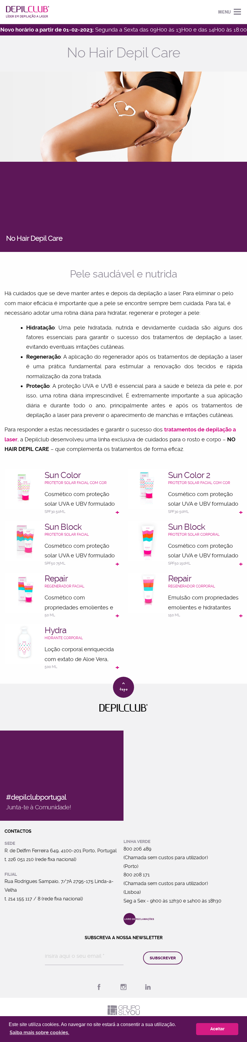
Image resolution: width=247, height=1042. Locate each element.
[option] (123, 117)
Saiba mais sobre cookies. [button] (39, 1032)
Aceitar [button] (217, 1028)
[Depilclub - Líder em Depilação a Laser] (27, 12)
